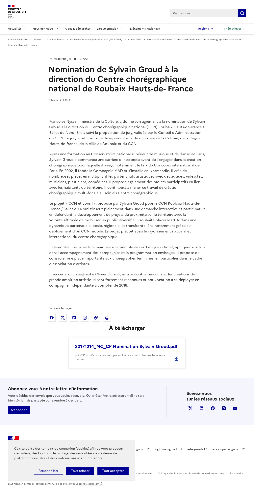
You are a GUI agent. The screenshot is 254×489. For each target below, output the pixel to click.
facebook (213, 408)
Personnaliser (48, 470)
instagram (224, 408)
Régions (203, 29)
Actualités (14, 29)
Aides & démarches (77, 29)
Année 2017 (135, 39)
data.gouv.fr (137, 449)
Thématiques (232, 29)
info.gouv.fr (195, 449)
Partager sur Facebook (52, 318)
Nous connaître (43, 29)
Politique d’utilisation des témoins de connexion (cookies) (191, 473)
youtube (235, 408)
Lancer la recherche (242, 13)
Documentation (107, 29)
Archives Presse (56, 39)
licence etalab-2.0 (89, 484)
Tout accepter (113, 470)
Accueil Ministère (18, 39)
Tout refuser (80, 470)
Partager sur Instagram (85, 318)
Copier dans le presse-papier (96, 318)
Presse (37, 39)
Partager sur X (63, 318)
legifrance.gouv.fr (167, 449)
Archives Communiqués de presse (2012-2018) (96, 39)
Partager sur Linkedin (74, 318)
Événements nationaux (144, 29)
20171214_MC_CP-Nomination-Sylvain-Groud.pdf (126, 346)
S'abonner (19, 409)
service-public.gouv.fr (226, 449)
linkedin (202, 408)
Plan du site (236, 473)
